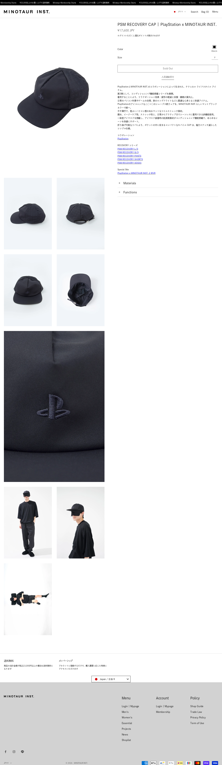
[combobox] (111, 679)
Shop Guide (196, 706)
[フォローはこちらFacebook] (5, 751)
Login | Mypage (130, 706)
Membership (163, 712)
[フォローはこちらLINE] (22, 751)
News (125, 734)
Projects (126, 729)
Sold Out (168, 68)
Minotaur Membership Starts (64, 3)
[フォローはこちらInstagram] (14, 751)
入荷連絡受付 (168, 77)
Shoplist (126, 740)
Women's (127, 717)
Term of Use (197, 723)
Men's (125, 712)
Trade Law (196, 712)
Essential (127, 723)
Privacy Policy (198, 717)
